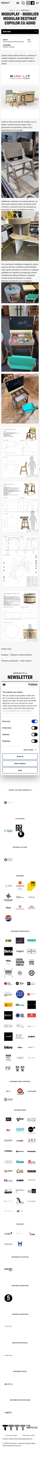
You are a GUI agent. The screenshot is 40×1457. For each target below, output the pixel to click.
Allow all (20, 756)
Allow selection (20, 763)
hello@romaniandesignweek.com (20, 1439)
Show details (28, 750)
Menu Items (7, 32)
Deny (20, 770)
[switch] (34, 728)
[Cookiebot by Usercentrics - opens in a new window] (28, 684)
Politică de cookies (29, 1435)
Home (11, 10)
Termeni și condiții (11, 1435)
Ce (17, 10)
